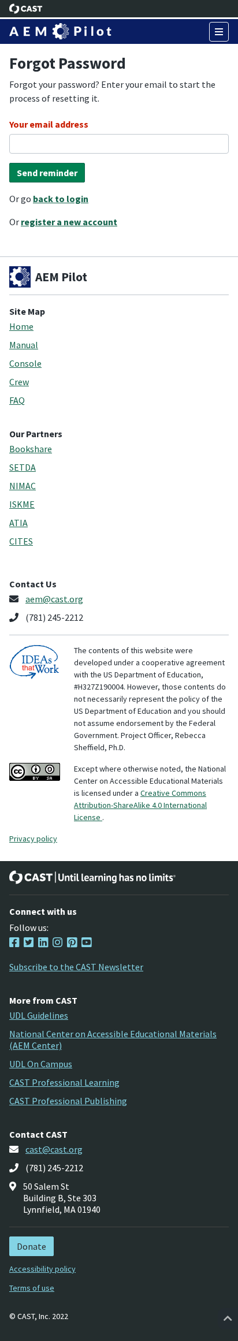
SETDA (22, 467)
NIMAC (22, 485)
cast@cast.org (54, 1149)
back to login (60, 198)
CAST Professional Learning (64, 1082)
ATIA (18, 522)
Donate (31, 1246)
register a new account (69, 222)
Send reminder (47, 172)
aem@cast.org (54, 599)
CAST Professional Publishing (68, 1101)
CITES (21, 541)
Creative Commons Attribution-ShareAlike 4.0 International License (140, 805)
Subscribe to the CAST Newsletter (76, 967)
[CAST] (26, 8)
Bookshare (30, 449)
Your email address (48, 124)
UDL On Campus (40, 1064)
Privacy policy (33, 838)
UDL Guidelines (38, 1015)
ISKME (22, 504)
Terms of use (31, 1288)
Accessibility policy (42, 1269)
